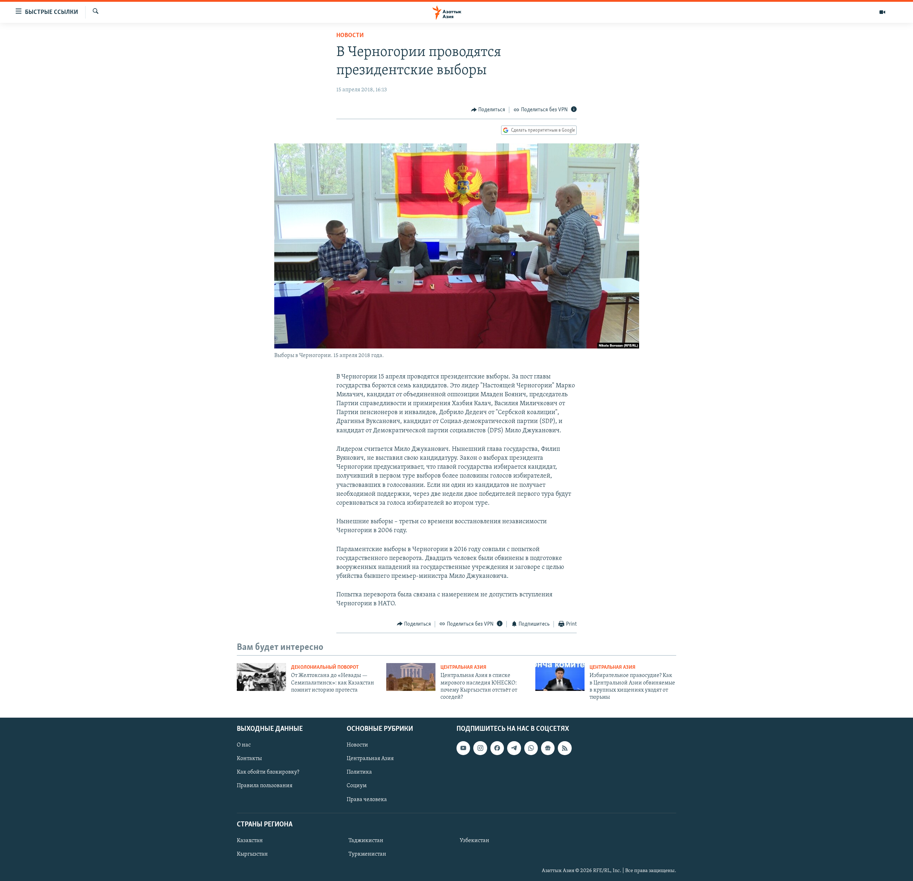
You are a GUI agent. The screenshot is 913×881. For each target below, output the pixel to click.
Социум (357, 786)
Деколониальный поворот (325, 667)
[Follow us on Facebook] (497, 748)
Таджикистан (365, 841)
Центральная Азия (463, 667)
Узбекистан (474, 841)
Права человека (367, 799)
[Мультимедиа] (882, 12)
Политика (359, 772)
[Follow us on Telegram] (514, 748)
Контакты (249, 759)
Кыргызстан (252, 854)
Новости (350, 35)
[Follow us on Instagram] (480, 748)
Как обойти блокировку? (268, 772)
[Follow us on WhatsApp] (531, 748)
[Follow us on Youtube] (463, 748)
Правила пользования (264, 786)
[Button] (488, 109)
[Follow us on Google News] (548, 748)
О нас (244, 745)
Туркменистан (367, 854)
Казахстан (250, 841)
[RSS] (564, 748)
